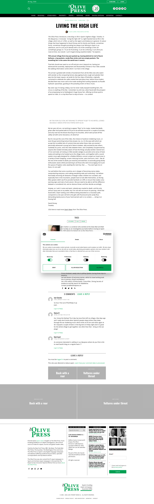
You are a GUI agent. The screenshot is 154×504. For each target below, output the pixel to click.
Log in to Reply (58, 309)
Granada (83, 221)
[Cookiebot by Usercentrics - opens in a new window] (104, 234)
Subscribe (112, 1)
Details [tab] (77, 239)
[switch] (68, 260)
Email (111, 454)
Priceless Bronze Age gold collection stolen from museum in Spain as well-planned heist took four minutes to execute (97, 464)
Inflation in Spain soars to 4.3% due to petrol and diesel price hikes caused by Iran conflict (97, 456)
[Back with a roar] (62, 373)
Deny (54, 267)
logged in (60, 359)
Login (122, 1)
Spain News (68, 209)
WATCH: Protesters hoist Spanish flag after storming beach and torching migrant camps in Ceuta (96, 438)
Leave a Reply (83, 294)
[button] (84, 430)
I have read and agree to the (119, 466)
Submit (118, 472)
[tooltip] (114, 8)
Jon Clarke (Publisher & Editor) (79, 31)
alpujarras (71, 221)
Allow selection (77, 267)
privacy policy (118, 467)
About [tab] (101, 239)
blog (78, 221)
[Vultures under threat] (91, 373)
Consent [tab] (53, 239)
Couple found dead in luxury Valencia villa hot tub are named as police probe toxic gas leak (97, 431)
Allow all (100, 267)
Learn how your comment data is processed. (90, 363)
